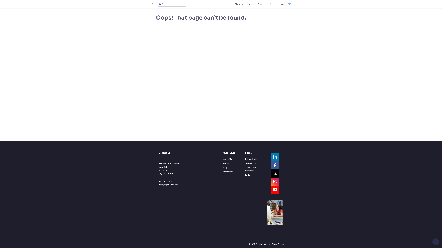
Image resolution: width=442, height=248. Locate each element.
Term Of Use (250, 163)
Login (281, 4)
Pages (272, 4)
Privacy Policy (251, 159)
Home (250, 4)
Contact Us (228, 163)
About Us (239, 4)
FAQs (247, 175)
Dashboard (228, 171)
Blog (225, 167)
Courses (261, 4)
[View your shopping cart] (289, 4)
